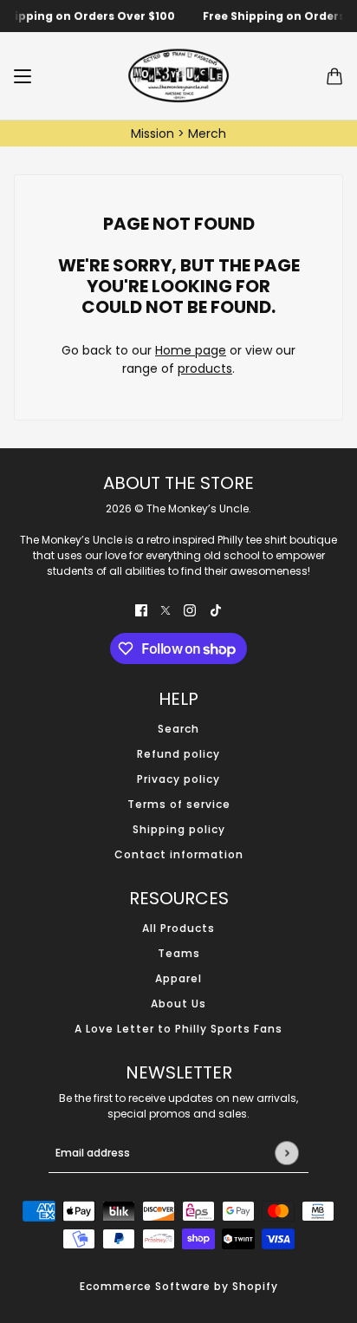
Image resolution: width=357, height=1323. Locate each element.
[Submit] (286, 1152)
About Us (178, 1003)
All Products (178, 928)
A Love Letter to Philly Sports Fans (178, 1028)
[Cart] (334, 76)
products (205, 368)
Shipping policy (179, 829)
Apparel (178, 978)
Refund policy (178, 753)
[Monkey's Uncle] (178, 76)
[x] (165, 610)
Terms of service (178, 804)
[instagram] (190, 610)
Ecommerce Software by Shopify (179, 1286)
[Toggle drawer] (22, 76)
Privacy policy (178, 779)
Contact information (178, 854)
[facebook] (141, 610)
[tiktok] (216, 610)
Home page (190, 350)
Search (178, 728)
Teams (179, 953)
